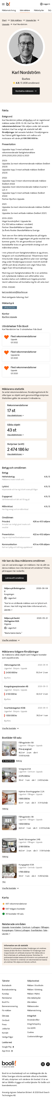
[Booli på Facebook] (48, 1064)
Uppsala (5, 24)
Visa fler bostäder (9, 728)
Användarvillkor (33, 1020)
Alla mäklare (32, 1002)
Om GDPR (31, 1028)
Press (4, 1024)
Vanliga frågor (7, 1037)
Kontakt (5, 1033)
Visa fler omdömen (9, 640)
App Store (6, 1051)
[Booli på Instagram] (43, 1064)
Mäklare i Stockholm (35, 985)
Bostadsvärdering (9, 989)
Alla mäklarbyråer (34, 998)
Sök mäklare (25, 10)
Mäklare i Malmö (33, 994)
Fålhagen (45, 927)
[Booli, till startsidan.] (8, 4)
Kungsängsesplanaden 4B (16, 686)
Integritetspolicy (34, 1024)
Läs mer (7, 610)
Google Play (6, 1047)
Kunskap (5, 994)
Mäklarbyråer (39, 10)
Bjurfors (26, 78)
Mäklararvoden (33, 1006)
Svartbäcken (36, 930)
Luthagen (35, 927)
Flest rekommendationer (23, 336)
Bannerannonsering (10, 1006)
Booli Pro (5, 1002)
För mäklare (6, 1010)
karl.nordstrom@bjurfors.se (15, 292)
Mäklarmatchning (9, 10)
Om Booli (5, 1020)
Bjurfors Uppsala (9, 317)
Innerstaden (15, 927)
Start (4, 20)
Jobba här (6, 1029)
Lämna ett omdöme (14, 578)
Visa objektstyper (14, 415)
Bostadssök (6, 985)
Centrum (26, 927)
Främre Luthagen (22, 930)
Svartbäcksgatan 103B (14, 708)
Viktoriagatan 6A (12, 665)
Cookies (30, 1032)
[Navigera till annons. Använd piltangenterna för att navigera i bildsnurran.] (9, 748)
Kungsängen (7, 930)
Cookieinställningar (35, 1036)
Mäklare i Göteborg (34, 989)
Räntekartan (7, 998)
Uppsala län (31, 20)
